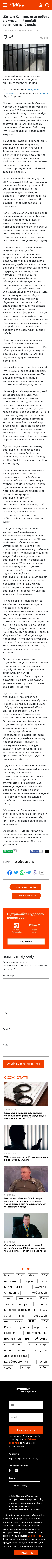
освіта (43, 1281)
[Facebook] (10, 1470)
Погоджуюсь (26, 1553)
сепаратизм (26, 1298)
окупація (23, 1327)
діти (19, 1286)
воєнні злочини (15, 1350)
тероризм (41, 1327)
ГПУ (22, 1315)
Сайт (5, 1045)
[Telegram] (16, 1470)
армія (8, 1298)
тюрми (29, 1281)
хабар (26, 1367)
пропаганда (12, 1338)
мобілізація (40, 1292)
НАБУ (44, 1309)
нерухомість (13, 1321)
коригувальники (36, 1332)
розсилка (41, 1304)
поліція (43, 1361)
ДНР (28, 1338)
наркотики (11, 1281)
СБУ (45, 1321)
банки (8, 1275)
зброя (33, 1275)
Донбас (9, 1304)
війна (44, 1367)
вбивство (41, 1338)
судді (8, 1367)
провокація (40, 1315)
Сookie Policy (35, 1536)
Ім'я (5, 1013)
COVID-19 (41, 1286)
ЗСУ (45, 1275)
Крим (44, 1298)
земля (8, 1315)
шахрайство (12, 1344)
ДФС (20, 1275)
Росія (8, 1327)
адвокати (10, 1332)
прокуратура (38, 1344)
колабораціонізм (24, 861)
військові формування (20, 1309)
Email (6, 1029)
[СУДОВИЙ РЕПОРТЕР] (17, 5)
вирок (44, 93)
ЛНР (32, 1321)
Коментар (9, 975)
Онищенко (11, 1292)
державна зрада (15, 1355)
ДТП (28, 1286)
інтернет (24, 1304)
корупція (41, 1350)
